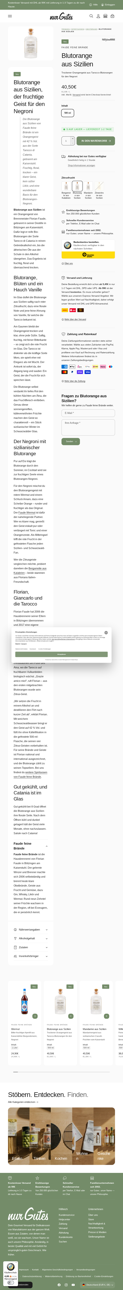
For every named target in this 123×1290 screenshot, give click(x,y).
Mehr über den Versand (75, 319)
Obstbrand (91, 29)
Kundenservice (66, 1215)
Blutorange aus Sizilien (59, 1029)
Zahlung (63, 1224)
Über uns (69, 263)
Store (91, 1219)
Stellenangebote (96, 1236)
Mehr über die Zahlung (75, 381)
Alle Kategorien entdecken (21, 1102)
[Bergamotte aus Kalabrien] (66, 186)
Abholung (64, 1232)
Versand (77, 95)
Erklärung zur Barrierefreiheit (78, 1276)
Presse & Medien (97, 1232)
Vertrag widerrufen (20, 1285)
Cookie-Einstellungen (103, 1276)
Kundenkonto (66, 1237)
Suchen (63, 1241)
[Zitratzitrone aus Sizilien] (99, 186)
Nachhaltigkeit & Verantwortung (96, 1225)
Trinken (66, 29)
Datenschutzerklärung (32, 1276)
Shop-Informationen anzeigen (81, 165)
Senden (69, 441)
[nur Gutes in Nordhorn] (105, 15)
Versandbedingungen (85, 1270)
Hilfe (95, 5)
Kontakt (35, 1270)
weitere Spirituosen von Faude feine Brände (30, 774)
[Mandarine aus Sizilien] (88, 186)
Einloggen (110, 5)
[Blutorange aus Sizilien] (77, 186)
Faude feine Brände (75, 47)
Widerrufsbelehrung (53, 1276)
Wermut (15, 1029)
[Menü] (16, 1263)
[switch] (11, 1283)
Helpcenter (64, 1219)
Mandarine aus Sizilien (94, 1029)
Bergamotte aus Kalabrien (30, 570)
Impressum (24, 1270)
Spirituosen (77, 29)
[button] (9, 15)
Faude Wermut (26, 512)
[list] (61, 1186)
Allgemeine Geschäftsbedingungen (57, 1270)
